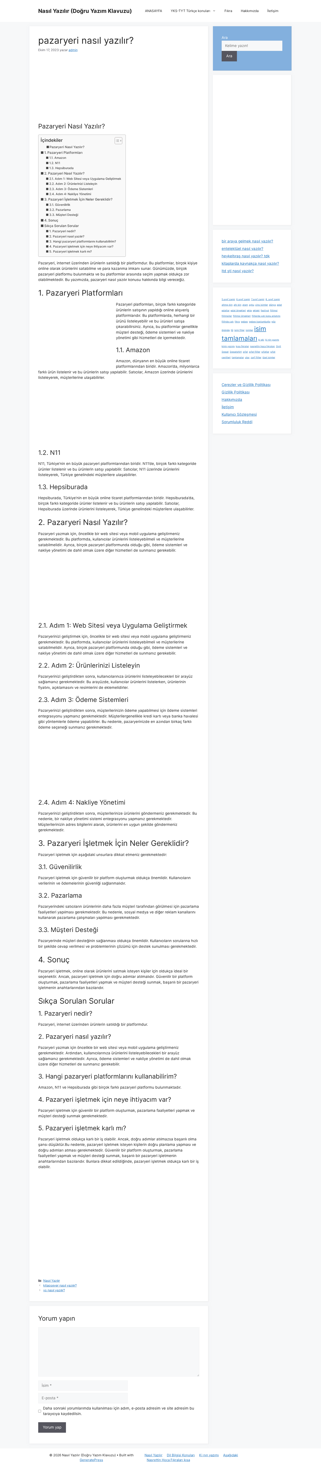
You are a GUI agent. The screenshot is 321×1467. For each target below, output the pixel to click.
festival (265, 310)
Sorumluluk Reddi (237, 422)
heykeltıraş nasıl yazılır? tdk (246, 256)
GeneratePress (91, 1460)
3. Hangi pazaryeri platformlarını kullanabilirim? (82, 241)
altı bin (237, 304)
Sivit (278, 346)
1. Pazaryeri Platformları (63, 153)
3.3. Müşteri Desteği (63, 214)
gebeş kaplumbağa (259, 321)
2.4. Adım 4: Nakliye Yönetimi (70, 194)
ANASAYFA (153, 11)
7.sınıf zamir (257, 299)
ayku (251, 304)
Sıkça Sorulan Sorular (61, 226)
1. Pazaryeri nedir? (62, 231)
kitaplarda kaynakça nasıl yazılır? (250, 263)
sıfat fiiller (254, 351)
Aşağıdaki (230, 1455)
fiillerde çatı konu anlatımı (266, 316)
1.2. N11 (54, 163)
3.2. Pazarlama (60, 209)
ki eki (261, 339)
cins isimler (261, 304)
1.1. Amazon (57, 157)
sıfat (245, 351)
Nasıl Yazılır (51, 1280)
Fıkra (228, 11)
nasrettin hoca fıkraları (262, 346)
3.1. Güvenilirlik (59, 204)
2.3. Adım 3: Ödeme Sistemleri (71, 189)
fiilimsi (274, 310)
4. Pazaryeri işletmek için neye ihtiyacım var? (81, 246)
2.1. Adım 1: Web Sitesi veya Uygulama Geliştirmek (85, 178)
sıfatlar (265, 351)
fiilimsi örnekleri (242, 316)
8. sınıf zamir (273, 299)
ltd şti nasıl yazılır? (238, 271)
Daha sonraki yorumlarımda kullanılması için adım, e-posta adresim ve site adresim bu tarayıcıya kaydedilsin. (118, 1411)
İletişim (272, 11)
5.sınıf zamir (228, 299)
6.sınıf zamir (243, 299)
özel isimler (268, 357)
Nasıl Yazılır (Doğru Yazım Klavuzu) (85, 11)
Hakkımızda (250, 11)
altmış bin (227, 304)
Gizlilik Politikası (236, 392)
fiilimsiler (227, 316)
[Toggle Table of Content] (116, 140)
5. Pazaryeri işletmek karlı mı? (70, 251)
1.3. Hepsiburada (61, 168)
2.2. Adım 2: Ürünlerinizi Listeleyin (73, 183)
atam (245, 304)
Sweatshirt (236, 351)
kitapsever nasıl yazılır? (60, 1285)
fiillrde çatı (228, 321)
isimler (249, 330)
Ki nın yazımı (209, 1455)
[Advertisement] (118, 90)
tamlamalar (238, 357)
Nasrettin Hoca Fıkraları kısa (168, 1460)
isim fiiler (239, 330)
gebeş (244, 321)
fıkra (237, 321)
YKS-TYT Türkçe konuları (190, 11)
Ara (225, 37)
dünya (272, 304)
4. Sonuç (51, 220)
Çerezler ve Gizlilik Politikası (246, 385)
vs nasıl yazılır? (54, 1290)
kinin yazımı (228, 346)
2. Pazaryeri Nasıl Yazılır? (64, 173)
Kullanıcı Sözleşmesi (239, 414)
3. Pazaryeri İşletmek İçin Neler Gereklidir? (78, 199)
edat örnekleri (238, 310)
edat (279, 304)
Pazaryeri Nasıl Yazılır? (67, 147)
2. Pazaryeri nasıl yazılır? (66, 236)
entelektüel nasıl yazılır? (242, 248)
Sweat (225, 351)
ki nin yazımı (272, 339)
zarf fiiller (256, 357)
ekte (249, 310)
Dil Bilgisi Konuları (181, 1455)
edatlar (226, 310)
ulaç (247, 357)
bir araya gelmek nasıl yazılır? (247, 241)
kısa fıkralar (242, 346)
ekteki (256, 310)
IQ (232, 330)
